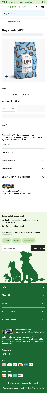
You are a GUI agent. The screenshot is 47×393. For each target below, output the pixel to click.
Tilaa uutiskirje (38, 248)
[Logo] (17, 6)
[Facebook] (4, 354)
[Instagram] (10, 354)
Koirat (6, 240)
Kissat (16, 240)
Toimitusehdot (34, 383)
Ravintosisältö (8, 160)
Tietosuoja (24, 383)
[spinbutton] (8, 108)
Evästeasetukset (13, 383)
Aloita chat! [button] (26, 193)
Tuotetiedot (7, 152)
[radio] (6, 94)
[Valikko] (4, 6)
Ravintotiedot (8, 169)
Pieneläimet (29, 240)
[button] (4, 108)
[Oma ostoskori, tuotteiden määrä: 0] (42, 6)
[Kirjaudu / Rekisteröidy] (32, 6)
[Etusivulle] (3, 21)
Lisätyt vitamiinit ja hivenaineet (16, 177)
